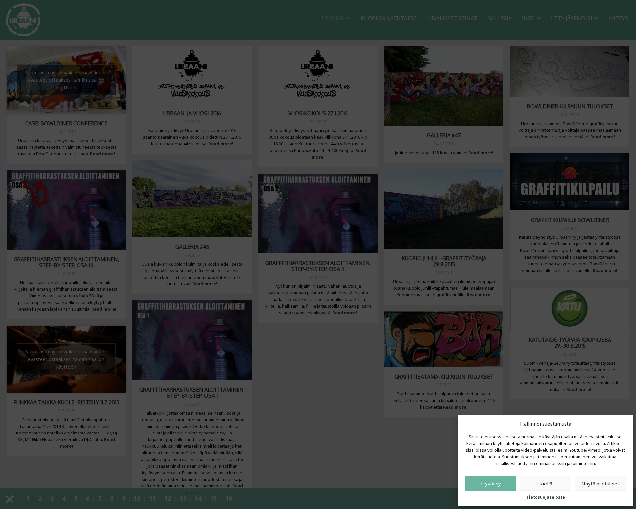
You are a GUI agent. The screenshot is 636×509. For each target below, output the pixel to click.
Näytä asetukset (600, 483)
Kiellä (545, 483)
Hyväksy (491, 483)
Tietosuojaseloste (545, 497)
